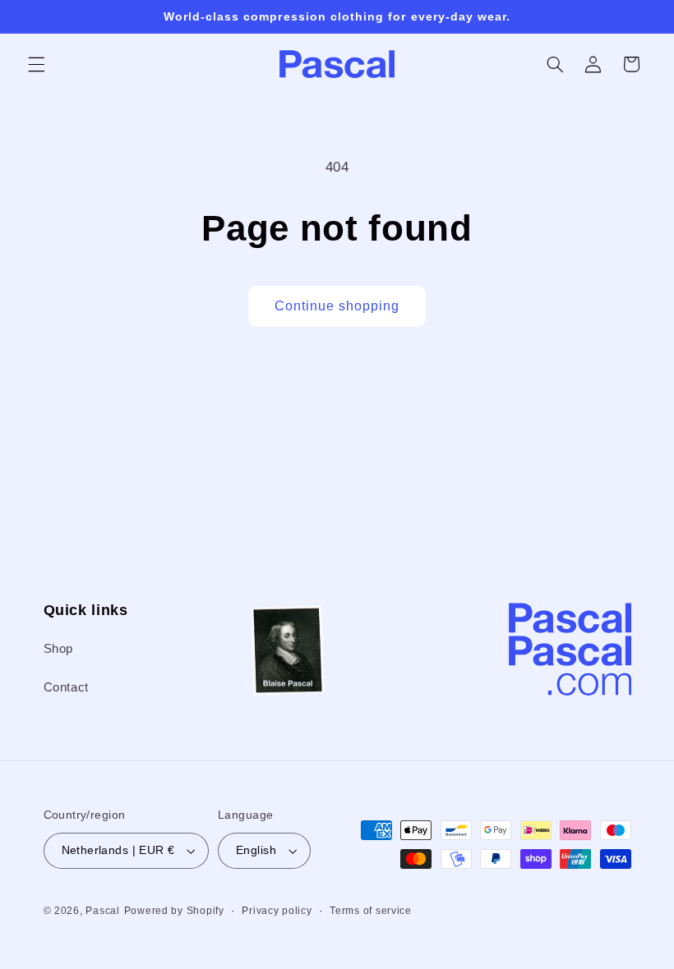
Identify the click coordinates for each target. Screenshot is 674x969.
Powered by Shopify (174, 911)
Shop (59, 648)
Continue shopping (337, 306)
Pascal (102, 911)
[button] (36, 64)
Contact (66, 687)
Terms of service (371, 911)
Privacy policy (277, 911)
